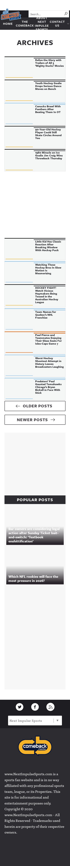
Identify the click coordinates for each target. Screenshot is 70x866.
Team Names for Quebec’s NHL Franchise (45, 314)
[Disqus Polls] (37, 636)
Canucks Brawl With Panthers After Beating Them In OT (48, 109)
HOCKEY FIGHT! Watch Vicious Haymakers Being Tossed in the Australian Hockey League (46, 294)
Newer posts (32, 420)
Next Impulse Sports (26, 720)
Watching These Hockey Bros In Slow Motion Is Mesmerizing (48, 269)
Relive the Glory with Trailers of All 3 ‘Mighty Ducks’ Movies (49, 62)
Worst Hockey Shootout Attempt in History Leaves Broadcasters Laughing (49, 362)
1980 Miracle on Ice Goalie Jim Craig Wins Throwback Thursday (49, 155)
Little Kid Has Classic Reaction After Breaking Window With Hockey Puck (48, 245)
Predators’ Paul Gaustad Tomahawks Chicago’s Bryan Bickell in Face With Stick (48, 387)
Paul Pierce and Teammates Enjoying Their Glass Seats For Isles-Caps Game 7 (48, 339)
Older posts (37, 406)
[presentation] (19, 68)
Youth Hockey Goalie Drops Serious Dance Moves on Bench (48, 86)
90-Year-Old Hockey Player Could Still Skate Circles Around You (48, 133)
